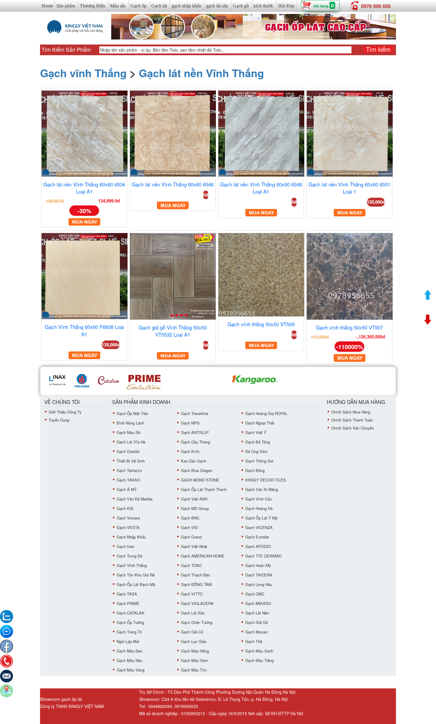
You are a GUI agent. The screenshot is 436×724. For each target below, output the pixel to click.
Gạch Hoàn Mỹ (258, 565)
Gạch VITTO (192, 594)
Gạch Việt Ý (255, 432)
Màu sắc (118, 5)
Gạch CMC (254, 594)
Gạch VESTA (128, 527)
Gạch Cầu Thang (195, 442)
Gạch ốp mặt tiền (132, 413)
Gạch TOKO (191, 565)
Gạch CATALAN (130, 613)
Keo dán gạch (193, 461)
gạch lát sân (217, 5)
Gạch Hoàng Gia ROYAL (266, 413)
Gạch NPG (190, 423)
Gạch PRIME (128, 603)
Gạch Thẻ (253, 641)
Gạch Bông (255, 470)
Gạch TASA (127, 594)
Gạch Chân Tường (196, 622)
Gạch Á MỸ (127, 489)
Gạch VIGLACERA (197, 603)
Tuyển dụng (59, 420)
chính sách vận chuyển (352, 428)
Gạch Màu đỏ (128, 432)
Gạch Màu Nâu (129, 660)
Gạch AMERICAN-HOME (203, 556)
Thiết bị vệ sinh (131, 461)
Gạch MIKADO (258, 603)
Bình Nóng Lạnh (130, 423)
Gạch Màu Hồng (195, 651)
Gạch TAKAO (128, 480)
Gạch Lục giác (194, 641)
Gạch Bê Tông (257, 442)
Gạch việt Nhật (194, 546)
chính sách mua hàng (350, 412)
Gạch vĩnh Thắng (83, 72)
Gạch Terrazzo (129, 470)
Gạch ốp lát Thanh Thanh (204, 489)
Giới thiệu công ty (65, 412)
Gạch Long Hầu (258, 584)
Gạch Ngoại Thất (259, 423)
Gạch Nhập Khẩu (131, 537)
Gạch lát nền (257, 613)
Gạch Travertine (194, 413)
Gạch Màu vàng (130, 670)
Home (47, 5)
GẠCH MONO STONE (200, 480)
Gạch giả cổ (192, 632)
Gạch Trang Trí (129, 632)
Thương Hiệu (92, 5)
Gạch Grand (191, 537)
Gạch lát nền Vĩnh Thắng (201, 72)
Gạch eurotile (257, 537)
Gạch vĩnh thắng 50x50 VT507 (349, 327)
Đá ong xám (256, 451)
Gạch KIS (125, 508)
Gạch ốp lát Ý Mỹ (261, 518)
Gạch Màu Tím (194, 670)
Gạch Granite (128, 451)
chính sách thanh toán (352, 420)
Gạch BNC (190, 518)
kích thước (263, 5)
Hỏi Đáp (286, 5)
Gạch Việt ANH (194, 499)
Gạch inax (125, 546)
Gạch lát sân (193, 613)
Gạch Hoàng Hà (259, 508)
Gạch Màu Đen (129, 651)
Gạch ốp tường (130, 622)
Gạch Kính (190, 451)
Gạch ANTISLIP (195, 432)
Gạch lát (159, 5)
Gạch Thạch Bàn (195, 575)
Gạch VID (189, 527)
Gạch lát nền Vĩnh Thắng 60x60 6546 (173, 184)
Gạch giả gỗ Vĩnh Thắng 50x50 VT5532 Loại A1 (173, 331)
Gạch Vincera (128, 518)
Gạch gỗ (241, 5)
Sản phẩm (65, 5)
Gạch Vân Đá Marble (134, 499)
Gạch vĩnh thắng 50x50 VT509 (261, 324)
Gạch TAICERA (258, 575)
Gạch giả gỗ (256, 622)
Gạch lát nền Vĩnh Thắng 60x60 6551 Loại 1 (349, 188)
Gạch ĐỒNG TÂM (196, 584)
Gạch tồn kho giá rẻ (136, 575)
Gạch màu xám (194, 660)
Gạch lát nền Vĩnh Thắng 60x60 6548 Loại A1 (261, 188)
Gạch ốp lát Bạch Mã (136, 584)
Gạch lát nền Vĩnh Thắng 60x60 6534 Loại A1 (84, 188)
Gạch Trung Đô (129, 556)
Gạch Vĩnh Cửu (258, 499)
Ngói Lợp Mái (128, 641)
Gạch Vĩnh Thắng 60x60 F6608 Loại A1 (84, 330)
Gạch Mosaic (256, 632)
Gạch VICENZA (259, 527)
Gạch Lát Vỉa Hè (131, 442)
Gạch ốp (139, 5)
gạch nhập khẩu (186, 5)
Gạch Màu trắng (259, 660)
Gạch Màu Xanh (259, 651)
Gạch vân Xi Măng (261, 489)
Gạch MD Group (195, 508)
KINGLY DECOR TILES (265, 480)
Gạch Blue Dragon (196, 470)
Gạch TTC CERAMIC (263, 556)
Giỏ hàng (321, 6)
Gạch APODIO (258, 546)
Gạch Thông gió (259, 461)
